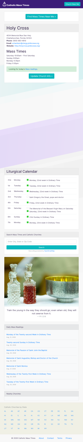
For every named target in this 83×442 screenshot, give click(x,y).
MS (19, 420)
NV (45, 420)
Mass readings (31, 69)
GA (72, 411)
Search (41, 247)
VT (12, 428)
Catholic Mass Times (17, 5)
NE (39, 420)
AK (12, 411)
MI (5, 420)
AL (5, 411)
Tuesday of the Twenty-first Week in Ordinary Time (27, 382)
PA (38, 424)
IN (25, 415)
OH (19, 424)
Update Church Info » (42, 76)
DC (59, 411)
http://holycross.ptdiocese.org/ (27, 46)
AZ (19, 411)
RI (45, 424)
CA (32, 411)
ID (11, 415)
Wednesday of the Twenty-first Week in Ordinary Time (28, 374)
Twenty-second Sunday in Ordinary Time (23, 342)
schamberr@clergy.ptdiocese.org (25, 43)
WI (38, 428)
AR (25, 411)
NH (52, 420)
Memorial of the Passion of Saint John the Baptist (26, 350)
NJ (59, 420)
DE (52, 411)
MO (25, 420)
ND (12, 424)
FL (65, 411)
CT (45, 411)
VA (18, 428)
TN (65, 424)
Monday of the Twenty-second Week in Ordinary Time (28, 334)
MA (72, 415)
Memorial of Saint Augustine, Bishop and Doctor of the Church (32, 358)
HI (5, 415)
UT (5, 428)
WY (45, 428)
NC (5, 424)
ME (59, 415)
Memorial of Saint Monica (16, 366)
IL (18, 415)
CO (39, 411)
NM (65, 420)
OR (32, 424)
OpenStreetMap (49, 251)
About (41, 438)
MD (65, 415)
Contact (50, 438)
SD (59, 424)
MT (32, 420)
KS (39, 415)
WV (32, 428)
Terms (59, 438)
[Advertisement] (41, 100)
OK (25, 424)
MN (12, 420)
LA (52, 415)
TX (72, 424)
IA (31, 415)
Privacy (69, 438)
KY (45, 415)
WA (25, 428)
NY (72, 420)
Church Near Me (72, 4)
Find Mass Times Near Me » (41, 16)
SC (52, 424)
